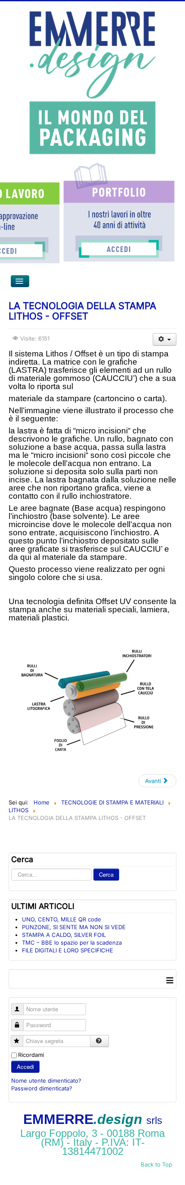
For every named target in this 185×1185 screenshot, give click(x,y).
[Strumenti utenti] (164, 339)
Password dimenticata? (41, 1088)
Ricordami (31, 1054)
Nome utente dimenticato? (46, 1080)
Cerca (106, 874)
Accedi (25, 1066)
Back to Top (156, 1164)
